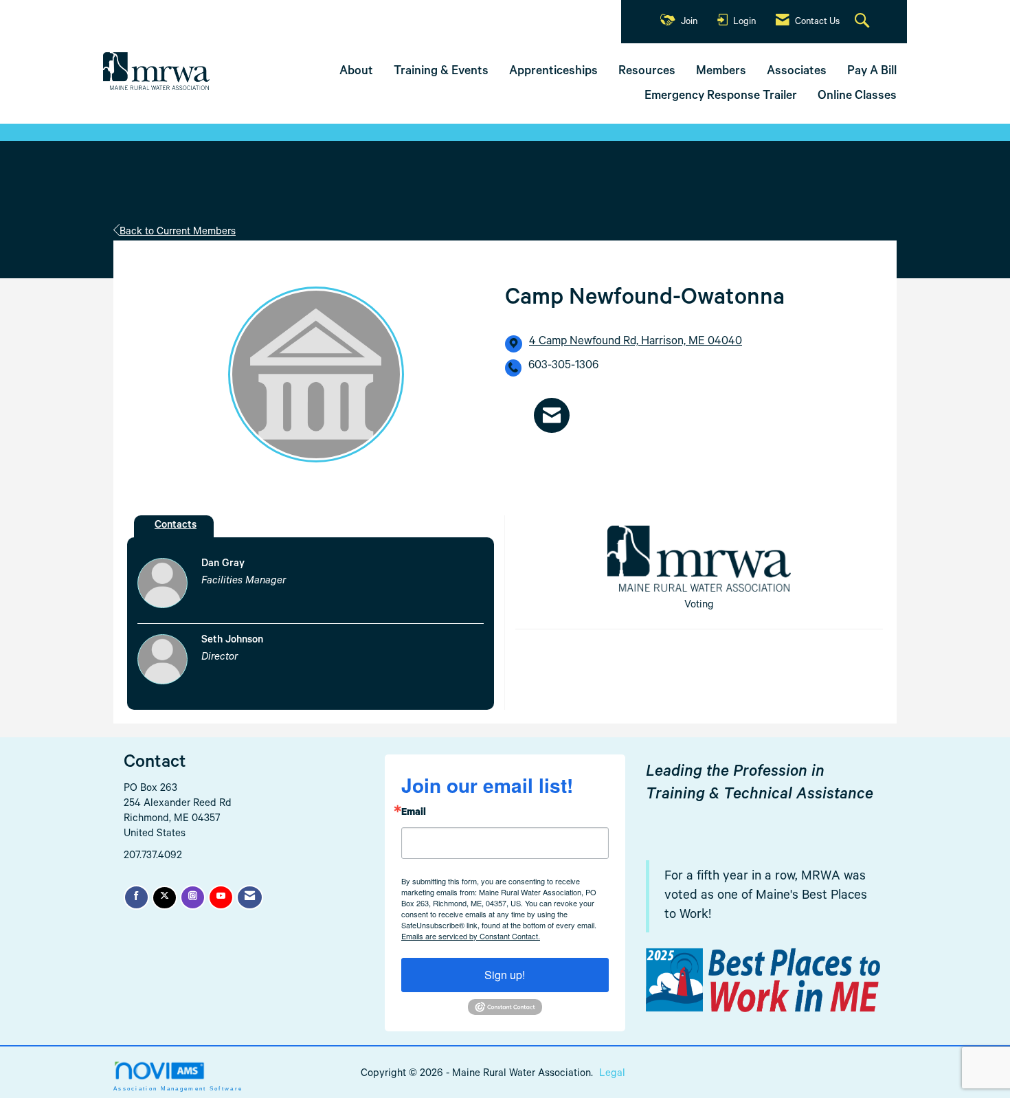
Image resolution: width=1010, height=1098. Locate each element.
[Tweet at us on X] (164, 898)
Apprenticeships (553, 72)
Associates (797, 72)
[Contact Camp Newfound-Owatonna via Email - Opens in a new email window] (551, 415)
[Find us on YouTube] (221, 897)
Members (721, 72)
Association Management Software (178, 1089)
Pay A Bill (872, 72)
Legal (612, 1074)
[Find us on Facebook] (136, 897)
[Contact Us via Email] (249, 897)
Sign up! (504, 975)
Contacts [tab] (176, 526)
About (356, 72)
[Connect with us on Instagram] (192, 897)
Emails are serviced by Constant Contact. (470, 935)
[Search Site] (864, 22)
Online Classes (857, 97)
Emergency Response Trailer (720, 97)
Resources (646, 72)
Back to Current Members (178, 232)
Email (413, 813)
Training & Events (441, 72)
